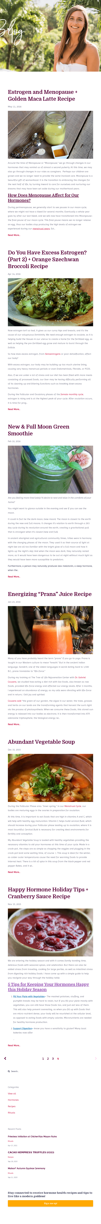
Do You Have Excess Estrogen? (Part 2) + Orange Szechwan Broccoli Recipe (47, 259)
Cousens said (14, 700)
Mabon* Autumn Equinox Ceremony (26, 1168)
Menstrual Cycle (72, 806)
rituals (11, 1112)
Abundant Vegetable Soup (41, 742)
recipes (12, 1106)
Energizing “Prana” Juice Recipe (50, 594)
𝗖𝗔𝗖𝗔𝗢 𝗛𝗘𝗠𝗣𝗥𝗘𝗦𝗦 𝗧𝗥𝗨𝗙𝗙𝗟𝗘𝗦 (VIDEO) (31, 1152)
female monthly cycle (72, 394)
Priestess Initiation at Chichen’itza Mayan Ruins (32, 1136)
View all (12, 1093)
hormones (13, 1099)
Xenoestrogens (52, 353)
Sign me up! (50, 1203)
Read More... (14, 235)
